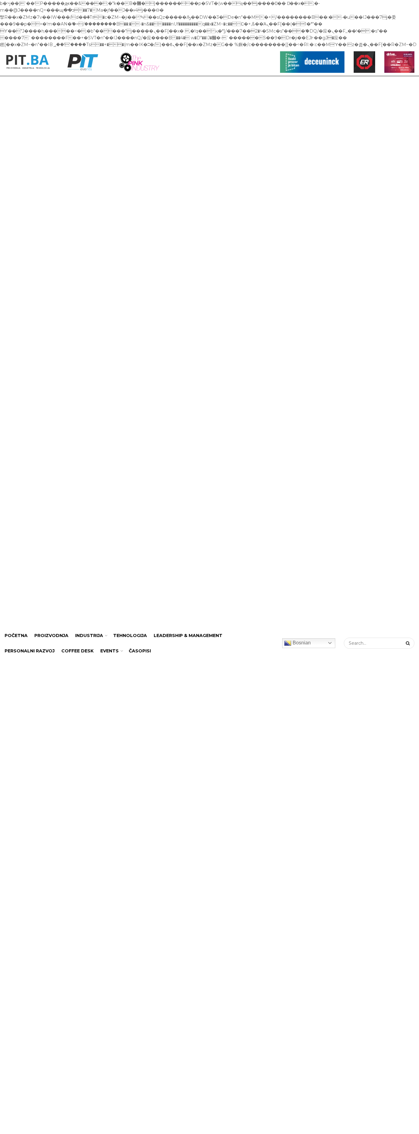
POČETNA (16, 635)
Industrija (89, 635)
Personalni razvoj (30, 651)
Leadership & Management (188, 635)
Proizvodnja (51, 635)
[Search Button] (408, 643)
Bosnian (301, 642)
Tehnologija (130, 635)
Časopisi (140, 651)
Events (109, 651)
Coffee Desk (77, 651)
